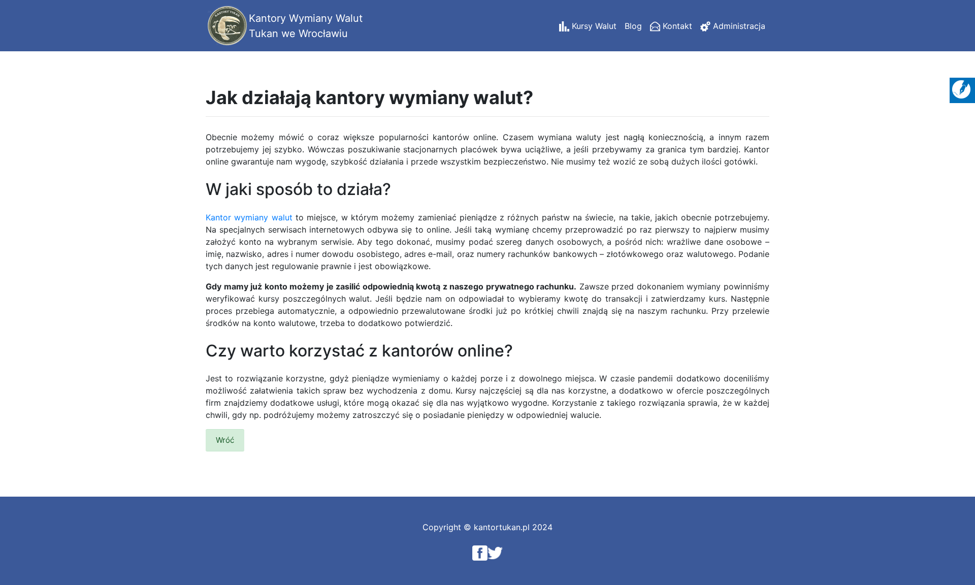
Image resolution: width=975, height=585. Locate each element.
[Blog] (961, 88)
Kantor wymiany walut (249, 217)
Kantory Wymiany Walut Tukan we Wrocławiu (306, 26)
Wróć (225, 440)
